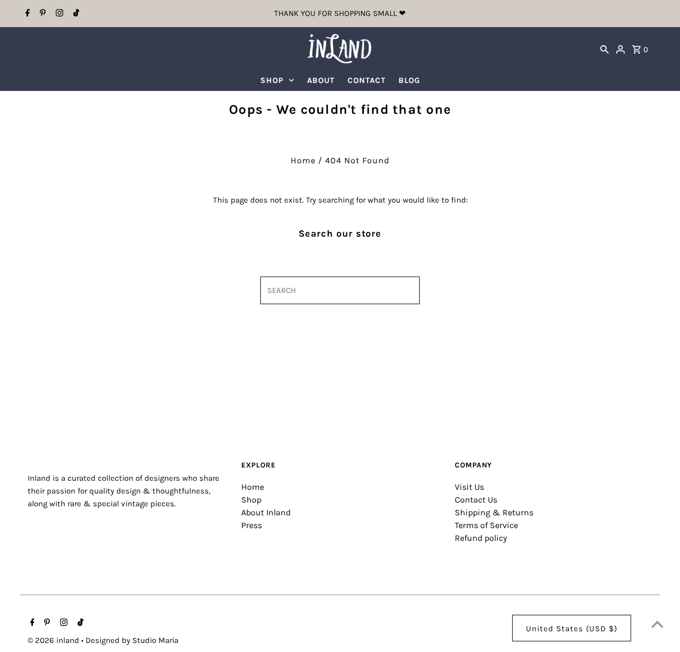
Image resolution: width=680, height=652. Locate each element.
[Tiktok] (75, 13)
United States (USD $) (571, 628)
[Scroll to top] (657, 624)
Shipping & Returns (494, 512)
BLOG (409, 80)
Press (251, 525)
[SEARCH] (604, 48)
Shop (251, 500)
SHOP (272, 80)
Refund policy (481, 538)
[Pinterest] (41, 13)
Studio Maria (155, 640)
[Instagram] (58, 13)
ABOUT (321, 80)
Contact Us (476, 500)
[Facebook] (26, 13)
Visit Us (469, 487)
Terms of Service (486, 525)
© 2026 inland (54, 640)
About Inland (266, 512)
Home (303, 160)
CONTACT (366, 80)
